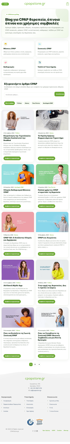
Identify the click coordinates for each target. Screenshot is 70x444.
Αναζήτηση (60, 94)
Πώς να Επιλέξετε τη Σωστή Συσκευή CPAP (17, 334)
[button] (5, 4)
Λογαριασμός (7, 400)
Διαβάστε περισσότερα (12, 158)
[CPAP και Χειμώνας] (52, 222)
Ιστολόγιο (6, 407)
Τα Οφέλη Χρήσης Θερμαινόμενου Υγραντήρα (50, 137)
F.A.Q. (51, 407)
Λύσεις (27, 103)
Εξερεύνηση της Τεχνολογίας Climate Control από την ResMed (17, 138)
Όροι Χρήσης (30, 411)
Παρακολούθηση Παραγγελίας (12, 404)
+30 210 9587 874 (36, 388)
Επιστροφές (29, 407)
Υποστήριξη (29, 400)
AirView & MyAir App (13, 285)
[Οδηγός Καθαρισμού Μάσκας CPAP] (18, 174)
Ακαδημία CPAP (48, 103)
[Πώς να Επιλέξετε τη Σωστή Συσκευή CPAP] (18, 317)
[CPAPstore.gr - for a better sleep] (35, 4)
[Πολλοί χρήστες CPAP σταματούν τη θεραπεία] (52, 174)
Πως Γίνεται (36, 103)
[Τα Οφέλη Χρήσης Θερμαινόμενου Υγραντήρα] (52, 120)
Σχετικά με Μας (54, 400)
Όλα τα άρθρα (9, 103)
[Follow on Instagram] (35, 431)
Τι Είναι (19, 103)
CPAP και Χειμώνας (47, 238)
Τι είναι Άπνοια (54, 411)
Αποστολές (29, 404)
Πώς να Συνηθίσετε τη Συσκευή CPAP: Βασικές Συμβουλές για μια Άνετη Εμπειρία (49, 336)
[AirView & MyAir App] (18, 270)
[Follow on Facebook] (33, 431)
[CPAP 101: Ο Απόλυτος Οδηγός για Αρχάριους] (18, 222)
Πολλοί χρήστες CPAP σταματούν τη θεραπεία (49, 191)
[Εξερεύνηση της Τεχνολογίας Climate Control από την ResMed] (18, 120)
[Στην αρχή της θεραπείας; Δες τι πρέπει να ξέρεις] (52, 270)
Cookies (5, 411)
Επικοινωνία (53, 404)
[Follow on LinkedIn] (37, 431)
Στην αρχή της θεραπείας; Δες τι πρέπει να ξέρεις (52, 286)
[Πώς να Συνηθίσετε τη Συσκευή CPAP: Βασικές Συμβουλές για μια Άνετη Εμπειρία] (52, 317)
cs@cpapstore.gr (35, 390)
